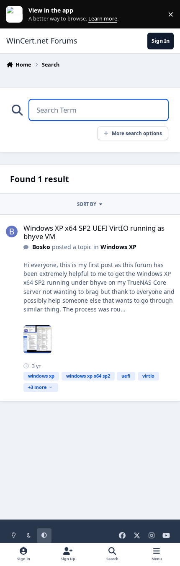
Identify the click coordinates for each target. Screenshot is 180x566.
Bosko (41, 247)
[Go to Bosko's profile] (12, 231)
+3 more (37, 387)
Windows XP (118, 247)
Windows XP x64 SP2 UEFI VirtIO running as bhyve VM (94, 232)
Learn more (16, 14)
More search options (137, 133)
